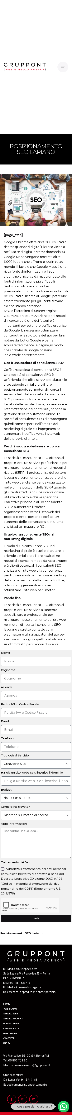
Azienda (6, 687)
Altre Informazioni (14, 824)
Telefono (7, 738)
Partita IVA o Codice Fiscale (20, 704)
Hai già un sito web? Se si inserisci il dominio (32, 772)
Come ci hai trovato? (15, 806)
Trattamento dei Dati (15, 862)
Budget (6, 789)
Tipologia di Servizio (15, 755)
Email (5, 721)
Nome (5, 653)
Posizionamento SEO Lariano (21, 933)
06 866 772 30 (17, 1060)
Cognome (8, 670)
